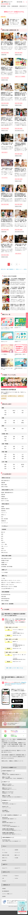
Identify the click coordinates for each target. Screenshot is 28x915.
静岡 (14, 428)
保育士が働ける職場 (4, 52)
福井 (23, 448)
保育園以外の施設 (18, 54)
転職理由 (3, 496)
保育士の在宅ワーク (23, 6)
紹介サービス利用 (5, 500)
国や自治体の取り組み (5, 594)
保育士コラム (4, 857)
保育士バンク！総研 (12, 796)
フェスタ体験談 (4, 572)
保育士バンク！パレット (9, 789)
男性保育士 (3, 510)
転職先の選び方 (4, 498)
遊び (2, 538)
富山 (5, 448)
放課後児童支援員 (15, 6)
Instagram (4, 880)
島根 (5, 456)
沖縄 (14, 468)
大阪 (5, 420)
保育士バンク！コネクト (8, 785)
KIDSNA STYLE (9, 803)
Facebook (16, 875)
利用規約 (4, 888)
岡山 (14, 454)
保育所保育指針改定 (5, 598)
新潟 (5, 446)
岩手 (14, 438)
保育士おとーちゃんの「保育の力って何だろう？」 (11, 582)
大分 (14, 466)
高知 (23, 458)
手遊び (2, 548)
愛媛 (23, 456)
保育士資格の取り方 (5, 480)
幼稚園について (4, 562)
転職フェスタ (17, 855)
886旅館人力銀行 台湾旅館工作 (11, 833)
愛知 (5, 428)
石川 (23, 446)
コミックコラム (4, 177)
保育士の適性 (4, 484)
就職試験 (3, 482)
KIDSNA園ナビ (5, 811)
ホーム (3, 849)
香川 (5, 458)
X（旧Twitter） (5, 875)
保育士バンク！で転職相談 (20, 76)
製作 (2, 540)
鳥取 (14, 456)
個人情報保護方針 (5, 891)
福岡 (5, 464)
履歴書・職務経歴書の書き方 (7, 492)
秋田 (5, 440)
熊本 (14, 464)
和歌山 (22, 422)
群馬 (5, 414)
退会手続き (4, 860)
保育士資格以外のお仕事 (19, 130)
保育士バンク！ (11, 774)
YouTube (16, 878)
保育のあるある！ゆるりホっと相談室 (9, 586)
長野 (14, 446)
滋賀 (5, 422)
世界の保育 (3, 596)
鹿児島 (22, 464)
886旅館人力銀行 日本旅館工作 (12, 830)
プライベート (4, 512)
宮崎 (23, 466)
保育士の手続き (4, 486)
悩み (2, 516)
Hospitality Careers (10, 826)
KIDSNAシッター (6, 807)
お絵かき (3, 542)
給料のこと (3, 514)
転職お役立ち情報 (5, 855)
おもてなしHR (9, 818)
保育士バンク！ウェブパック (7, 792)
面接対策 (3, 494)
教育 (2, 534)
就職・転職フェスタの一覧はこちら (14, 667)
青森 (5, 438)
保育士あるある (4, 552)
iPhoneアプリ (4, 868)
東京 (5, 410)
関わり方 (3, 532)
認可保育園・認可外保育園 (6, 566)
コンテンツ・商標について (7, 893)
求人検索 (16, 857)
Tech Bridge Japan (11, 840)
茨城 (14, 412)
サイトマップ (17, 852)
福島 (23, 436)
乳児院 (9, 6)
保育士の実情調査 (5, 600)
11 (16, 264)
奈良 (14, 422)
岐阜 (23, 428)
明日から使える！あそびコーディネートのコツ (10, 580)
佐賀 (5, 468)
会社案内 (4, 896)
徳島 (14, 458)
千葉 (5, 412)
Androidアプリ (17, 868)
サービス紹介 (4, 852)
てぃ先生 (3, 578)
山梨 (14, 448)
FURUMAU (8, 822)
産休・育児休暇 (4, 518)
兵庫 (14, 420)
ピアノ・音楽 (4, 544)
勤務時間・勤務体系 (5, 508)
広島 (5, 454)
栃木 (23, 412)
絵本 (2, 536)
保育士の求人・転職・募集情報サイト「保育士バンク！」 (12, 269)
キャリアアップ (4, 522)
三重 (5, 430)
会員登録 (16, 849)
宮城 (14, 436)
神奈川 (14, 410)
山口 (23, 454)
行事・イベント (4, 546)
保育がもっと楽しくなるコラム (7, 584)
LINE (3, 878)
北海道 (5, 436)
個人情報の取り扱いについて (12, 902)
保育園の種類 (3, 54)
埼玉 (23, 410)
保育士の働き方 (4, 152)
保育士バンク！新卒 (13, 778)
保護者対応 (3, 520)
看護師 (2, 506)
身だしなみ (3, 550)
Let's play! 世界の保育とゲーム (7, 588)
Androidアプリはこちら (16, 683)
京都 (23, 420)
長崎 (5, 466)
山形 (23, 438)
